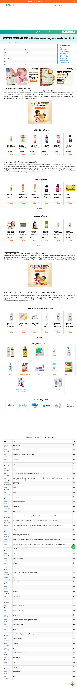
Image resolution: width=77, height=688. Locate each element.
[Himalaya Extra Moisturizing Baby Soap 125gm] (58, 316)
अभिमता (5, 492)
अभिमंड (5, 468)
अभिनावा (6, 544)
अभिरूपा (5, 657)
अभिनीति (6, 572)
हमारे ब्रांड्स (27, 32)
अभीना (5, 502)
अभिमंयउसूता (6, 483)
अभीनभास (6, 506)
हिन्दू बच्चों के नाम (63, 48)
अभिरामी (5, 638)
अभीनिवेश (6, 577)
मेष (25, 64)
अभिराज (5, 624)
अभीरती (5, 648)
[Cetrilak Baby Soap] (23, 316)
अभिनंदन (6, 520)
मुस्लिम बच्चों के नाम (64, 53)
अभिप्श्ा (6, 601)
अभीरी (5, 653)
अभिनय (5, 549)
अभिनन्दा (6, 516)
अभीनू (5, 582)
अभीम (5, 454)
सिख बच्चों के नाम (63, 59)
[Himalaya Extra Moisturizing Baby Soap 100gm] (11, 316)
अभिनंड (5, 511)
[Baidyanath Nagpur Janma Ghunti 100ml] (58, 138)
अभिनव (5, 539)
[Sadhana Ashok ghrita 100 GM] (11, 138)
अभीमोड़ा (6, 497)
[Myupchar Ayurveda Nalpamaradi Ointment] (23, 224)
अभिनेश (5, 563)
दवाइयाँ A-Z (37, 32)
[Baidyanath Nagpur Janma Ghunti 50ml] (35, 138)
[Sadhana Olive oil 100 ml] (11, 187)
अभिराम (5, 620)
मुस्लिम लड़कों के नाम (64, 55)
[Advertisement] (38, 18)
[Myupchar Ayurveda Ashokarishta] (35, 224)
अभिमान (5, 459)
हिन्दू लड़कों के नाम (64, 49)
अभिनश (5, 530)
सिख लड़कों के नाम (64, 60)
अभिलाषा (6, 445)
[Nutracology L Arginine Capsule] (70, 138)
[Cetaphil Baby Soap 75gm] (35, 316)
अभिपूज (5, 605)
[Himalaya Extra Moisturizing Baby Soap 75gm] (70, 316)
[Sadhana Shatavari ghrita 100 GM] (23, 138)
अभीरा (5, 615)
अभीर (5, 610)
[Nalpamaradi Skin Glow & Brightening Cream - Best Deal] (11, 224)
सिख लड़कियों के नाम (64, 62)
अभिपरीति (6, 591)
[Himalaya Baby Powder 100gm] (46, 316)
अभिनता (5, 535)
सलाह (3, 32)
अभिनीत (5, 558)
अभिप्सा (5, 596)
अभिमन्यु (5, 478)
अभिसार (5, 676)
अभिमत (5, 487)
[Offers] (55, 5)
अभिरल (5, 629)
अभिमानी (6, 473)
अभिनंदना (6, 525)
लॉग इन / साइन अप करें (69, 32)
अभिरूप (5, 667)
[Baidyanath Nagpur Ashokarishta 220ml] (46, 138)
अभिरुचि (5, 662)
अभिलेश (5, 450)
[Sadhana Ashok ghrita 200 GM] (58, 224)
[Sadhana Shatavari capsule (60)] (46, 224)
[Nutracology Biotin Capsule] (58, 187)
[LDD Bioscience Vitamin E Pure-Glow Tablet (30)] (70, 187)
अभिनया (5, 554)
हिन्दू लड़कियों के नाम (64, 51)
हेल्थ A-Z (47, 32)
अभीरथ (5, 643)
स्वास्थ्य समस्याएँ (13, 32)
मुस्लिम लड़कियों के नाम (65, 57)
